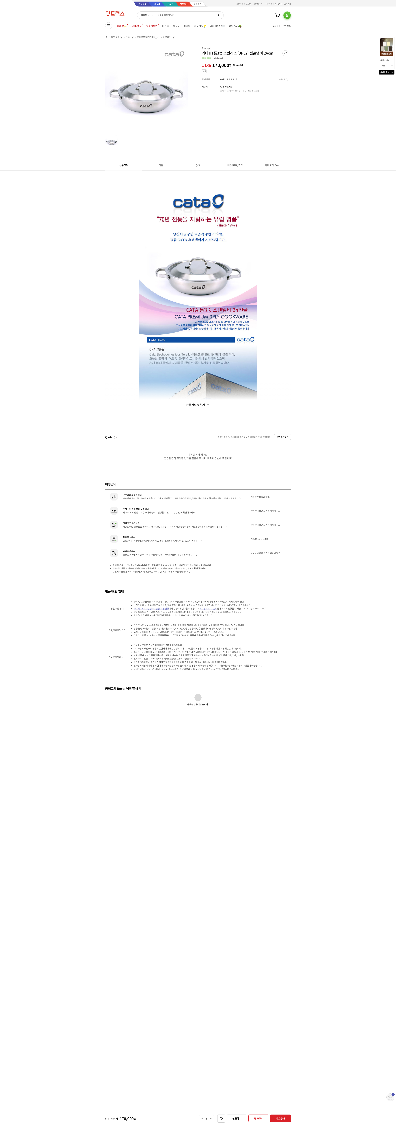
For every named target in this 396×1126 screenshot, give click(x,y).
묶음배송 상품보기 (252, 91)
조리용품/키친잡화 (145, 37)
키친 (128, 37)
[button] (285, 53)
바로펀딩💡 (200, 26)
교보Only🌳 (235, 26)
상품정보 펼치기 (195, 405)
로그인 (248, 3)
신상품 (176, 26)
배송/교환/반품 (235, 165)
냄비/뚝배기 (166, 37)
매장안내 (278, 3)
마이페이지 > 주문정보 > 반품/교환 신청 (151, 608)
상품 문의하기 (282, 437)
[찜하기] (221, 1119)
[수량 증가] (210, 1118)
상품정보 (123, 165)
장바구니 (258, 1118)
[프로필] (287, 15)
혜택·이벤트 (384, 60)
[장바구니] (277, 15)
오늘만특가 (152, 26)
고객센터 (287, 3)
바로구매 (280, 1118)
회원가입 (240, 3)
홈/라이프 (115, 37)
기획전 (382, 65)
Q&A (198, 165)
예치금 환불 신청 (386, 72)
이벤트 (186, 26)
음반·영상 (136, 26)
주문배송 (268, 3)
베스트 (165, 26)
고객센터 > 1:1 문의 (208, 608)
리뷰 (161, 165)
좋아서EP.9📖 (217, 26)
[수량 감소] (202, 1118)
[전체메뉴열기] (108, 25)
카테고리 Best (272, 165)
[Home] (106, 37)
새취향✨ (122, 26)
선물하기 (236, 1118)
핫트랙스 (145, 15)
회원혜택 (257, 3)
